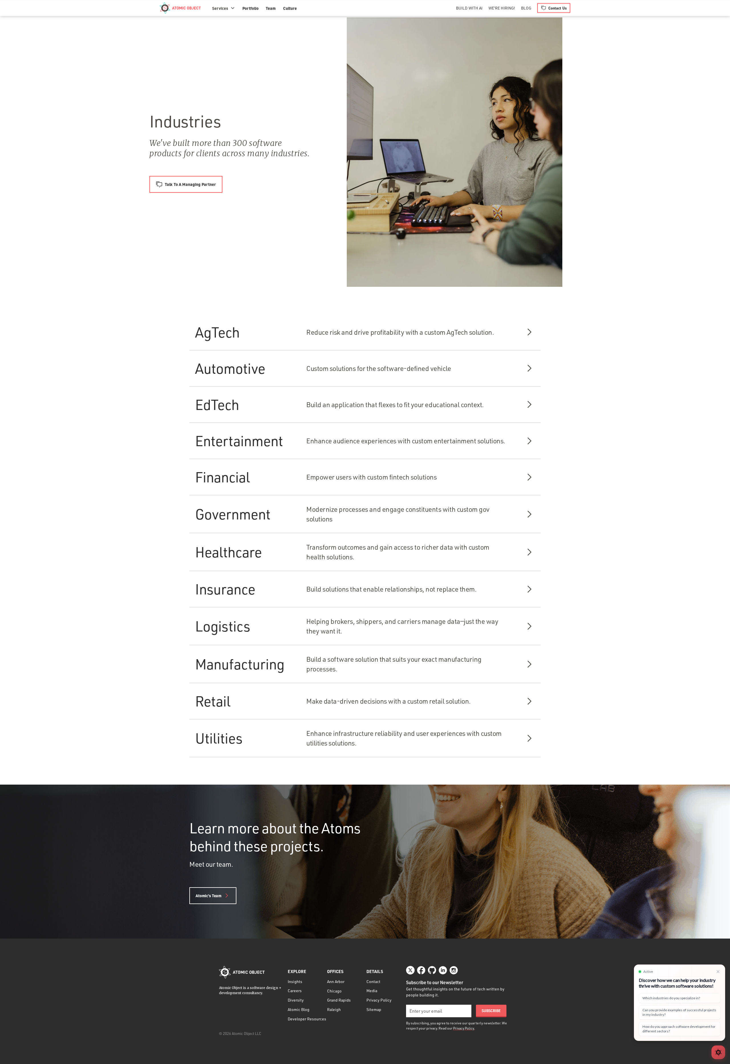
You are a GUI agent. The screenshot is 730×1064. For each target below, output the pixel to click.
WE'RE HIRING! (501, 7)
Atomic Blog (298, 1009)
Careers (295, 990)
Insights (295, 981)
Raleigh (334, 1009)
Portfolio (250, 8)
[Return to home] (242, 972)
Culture (290, 8)
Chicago (334, 990)
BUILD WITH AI (469, 7)
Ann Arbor (335, 981)
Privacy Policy (379, 1000)
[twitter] (410, 970)
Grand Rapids (339, 1000)
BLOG (526, 7)
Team (271, 8)
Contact (373, 981)
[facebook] (421, 970)
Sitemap (373, 1009)
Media (371, 990)
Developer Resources (307, 1018)
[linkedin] (443, 970)
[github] (432, 970)
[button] (223, 8)
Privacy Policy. (464, 1028)
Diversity (296, 1000)
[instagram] (453, 970)
